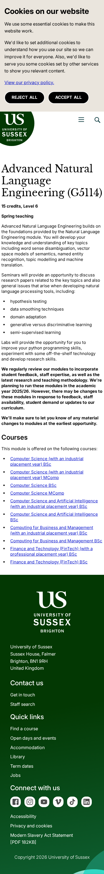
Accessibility (23, 816)
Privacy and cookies (31, 825)
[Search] (97, 124)
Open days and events (33, 738)
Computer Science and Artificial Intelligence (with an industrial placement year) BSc (54, 503)
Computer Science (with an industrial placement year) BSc (46, 461)
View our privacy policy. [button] (29, 82)
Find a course (24, 728)
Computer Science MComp (37, 493)
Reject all (24, 97)
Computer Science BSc (33, 485)
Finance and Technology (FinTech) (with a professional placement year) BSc (51, 551)
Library (17, 756)
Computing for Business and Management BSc (56, 540)
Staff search (22, 704)
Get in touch (22, 694)
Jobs (15, 775)
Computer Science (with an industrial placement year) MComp (46, 474)
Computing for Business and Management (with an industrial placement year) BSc (51, 530)
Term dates (21, 766)
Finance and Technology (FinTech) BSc (49, 562)
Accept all (68, 97)
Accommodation (27, 747)
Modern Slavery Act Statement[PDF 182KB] (41, 838)
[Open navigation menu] (81, 119)
